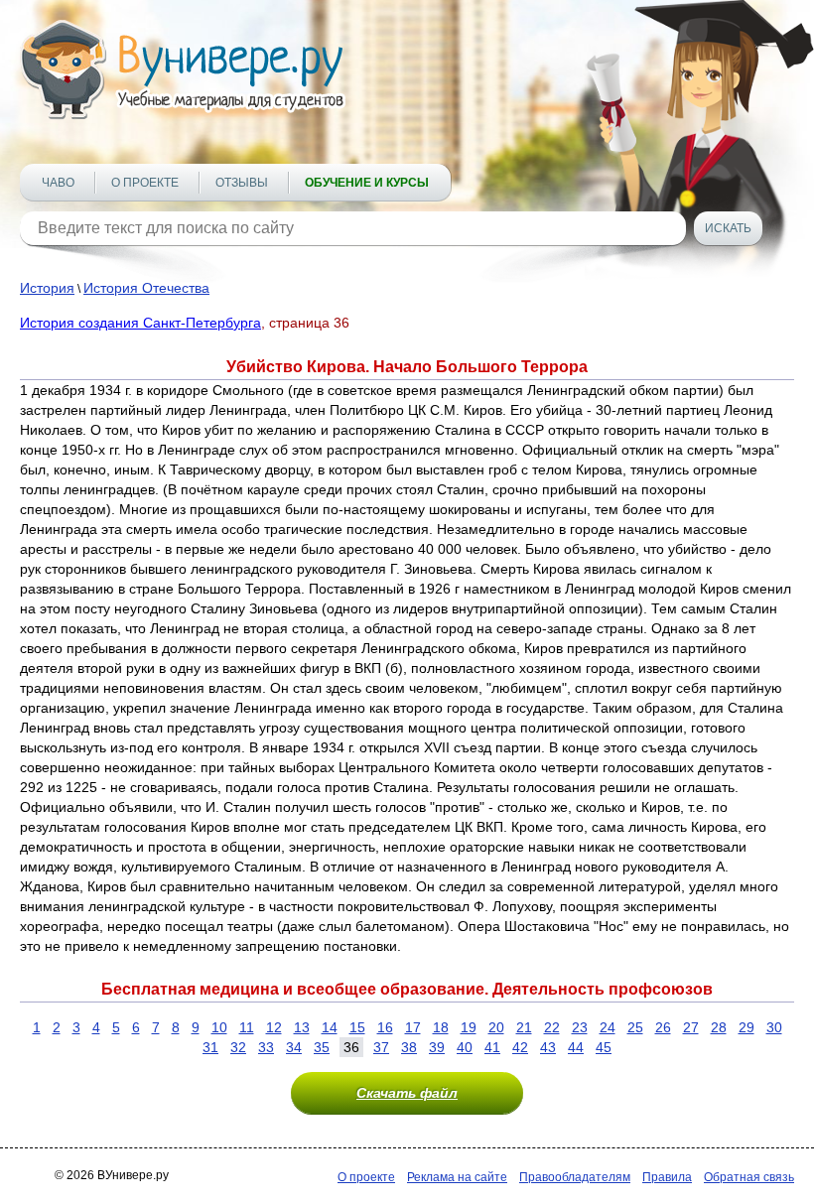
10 (219, 1027)
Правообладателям (574, 1177)
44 (576, 1047)
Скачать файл (407, 1093)
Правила (667, 1177)
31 (210, 1047)
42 (520, 1047)
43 (548, 1047)
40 (465, 1047)
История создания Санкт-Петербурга (140, 323)
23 (580, 1027)
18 (441, 1027)
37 (381, 1047)
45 (603, 1047)
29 (746, 1027)
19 (468, 1027)
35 (322, 1047)
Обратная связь (749, 1177)
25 (635, 1027)
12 (274, 1027)
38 (409, 1047)
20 (496, 1027)
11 (246, 1027)
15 (357, 1027)
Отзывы (241, 183)
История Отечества (146, 288)
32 (238, 1047)
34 (294, 1047)
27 (691, 1027)
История (47, 288)
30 (774, 1027)
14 (330, 1027)
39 (437, 1047)
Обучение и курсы (367, 183)
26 (663, 1027)
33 (266, 1047)
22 (552, 1027)
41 (492, 1047)
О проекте (145, 183)
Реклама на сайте (457, 1177)
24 (607, 1027)
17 (413, 1027)
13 (302, 1027)
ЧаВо (58, 183)
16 (385, 1027)
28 (719, 1027)
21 (524, 1027)
